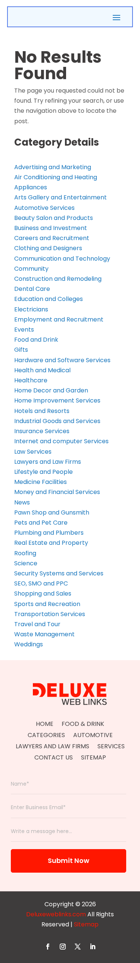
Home (44, 724)
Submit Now (68, 860)
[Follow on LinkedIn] (93, 947)
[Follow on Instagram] (63, 947)
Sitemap (93, 758)
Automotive (93, 736)
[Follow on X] (78, 947)
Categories (46, 736)
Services (111, 747)
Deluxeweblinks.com (56, 914)
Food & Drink (83, 724)
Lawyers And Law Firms (52, 747)
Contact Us (53, 758)
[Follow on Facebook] (48, 947)
